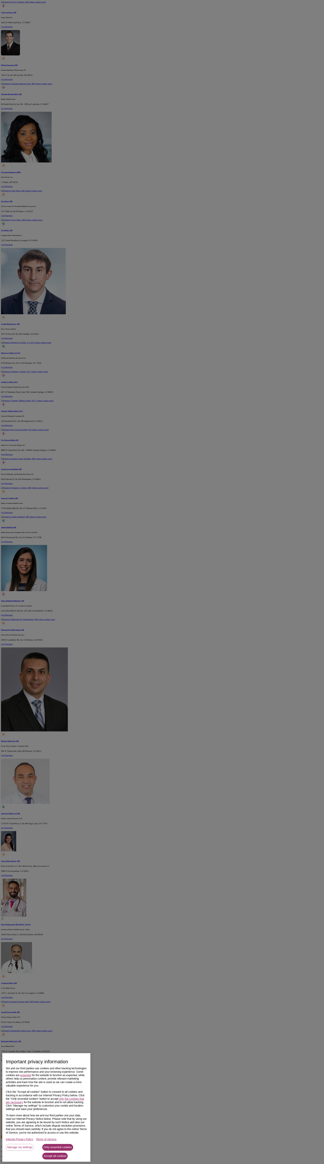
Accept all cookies (55, 1156)
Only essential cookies (58, 1147)
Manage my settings (19, 1147)
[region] (46, 1107)
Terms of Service (46, 1139)
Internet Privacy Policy (19, 1139)
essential (25, 1075)
